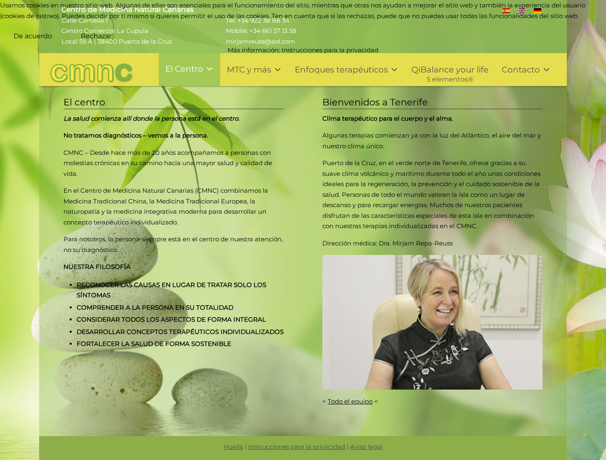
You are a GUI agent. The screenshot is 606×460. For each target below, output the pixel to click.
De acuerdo (33, 36)
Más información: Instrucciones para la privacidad (303, 50)
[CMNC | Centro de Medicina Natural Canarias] (91, 73)
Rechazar (96, 36)
